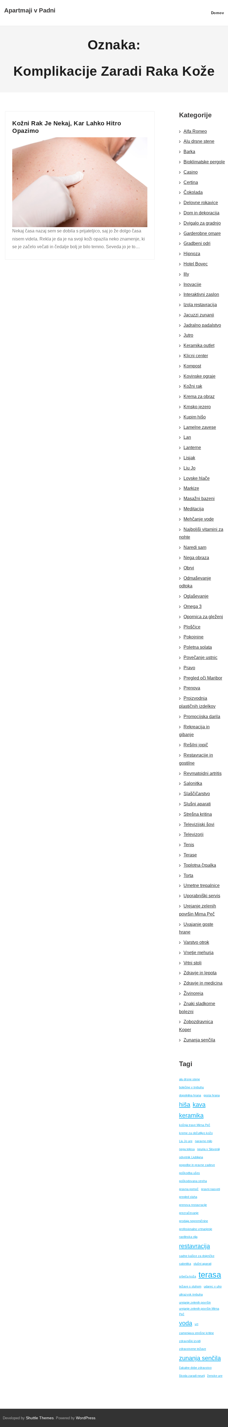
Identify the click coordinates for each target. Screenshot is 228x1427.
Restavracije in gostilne (196, 759)
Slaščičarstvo (197, 793)
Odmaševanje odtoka (195, 582)
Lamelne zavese (200, 427)
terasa (210, 1274)
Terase (190, 855)
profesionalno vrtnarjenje (195, 1229)
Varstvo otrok (196, 942)
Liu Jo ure (185, 1141)
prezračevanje (189, 1213)
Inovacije (192, 284)
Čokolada (193, 192)
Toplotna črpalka (200, 865)
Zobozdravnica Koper (196, 1025)
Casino (191, 172)
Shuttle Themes (40, 1418)
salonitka (185, 1263)
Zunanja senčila (199, 1040)
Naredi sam (195, 547)
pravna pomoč (189, 1189)
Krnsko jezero (197, 406)
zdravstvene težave (192, 1348)
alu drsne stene (189, 1079)
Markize (191, 488)
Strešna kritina (198, 814)
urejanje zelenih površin (195, 1302)
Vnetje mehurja (199, 952)
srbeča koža (187, 1276)
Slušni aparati (197, 804)
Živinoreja (193, 993)
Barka (189, 151)
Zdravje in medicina (203, 983)
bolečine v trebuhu (191, 1087)
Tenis (189, 844)
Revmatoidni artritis (203, 773)
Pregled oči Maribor (203, 678)
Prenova (192, 688)
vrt (196, 1324)
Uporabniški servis (202, 895)
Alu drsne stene (199, 141)
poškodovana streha (193, 1181)
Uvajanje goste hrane (196, 928)
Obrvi (189, 568)
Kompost (192, 366)
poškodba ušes (189, 1173)
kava (199, 1104)
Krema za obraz (199, 396)
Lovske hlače (197, 478)
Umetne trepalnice (202, 885)
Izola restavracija (200, 304)
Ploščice (192, 627)
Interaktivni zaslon (201, 294)
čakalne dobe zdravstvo (195, 1367)
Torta (188, 875)
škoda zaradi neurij (192, 1375)
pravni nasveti (210, 1189)
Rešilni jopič (196, 744)
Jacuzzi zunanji (199, 315)
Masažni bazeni (199, 498)
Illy (186, 274)
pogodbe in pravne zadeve (197, 1165)
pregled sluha (188, 1196)
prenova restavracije (193, 1205)
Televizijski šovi (199, 824)
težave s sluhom (190, 1286)
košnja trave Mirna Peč (194, 1125)
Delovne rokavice (201, 202)
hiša (184, 1104)
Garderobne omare (202, 233)
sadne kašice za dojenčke (196, 1256)
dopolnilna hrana (190, 1095)
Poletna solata (198, 647)
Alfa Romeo (195, 131)
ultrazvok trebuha (191, 1294)
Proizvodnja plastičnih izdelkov (197, 702)
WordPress (85, 1418)
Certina (191, 182)
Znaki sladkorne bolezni (197, 1007)
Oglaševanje (196, 596)
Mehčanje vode (199, 519)
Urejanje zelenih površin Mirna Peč (197, 910)
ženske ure (214, 1375)
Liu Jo (189, 468)
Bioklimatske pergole (204, 161)
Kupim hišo (195, 417)
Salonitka (193, 783)
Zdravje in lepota (200, 972)
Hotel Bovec (196, 264)
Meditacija (194, 508)
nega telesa (187, 1149)
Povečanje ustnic (200, 657)
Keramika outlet (199, 345)
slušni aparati (202, 1263)
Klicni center (196, 355)
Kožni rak (193, 386)
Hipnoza (192, 253)
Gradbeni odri (197, 243)
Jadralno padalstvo (202, 325)
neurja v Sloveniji (208, 1149)
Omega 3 (193, 606)
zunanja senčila (200, 1358)
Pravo (189, 667)
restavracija (194, 1246)
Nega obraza (196, 557)
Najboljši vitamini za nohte (201, 533)
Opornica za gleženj (203, 616)
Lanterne (192, 447)
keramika (191, 1115)
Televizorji (194, 834)
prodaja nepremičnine (193, 1221)
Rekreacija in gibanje (194, 730)
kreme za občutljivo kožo (196, 1133)
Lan (187, 437)
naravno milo (203, 1141)
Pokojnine (194, 637)
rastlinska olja (188, 1236)
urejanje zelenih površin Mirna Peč (199, 1311)
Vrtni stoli (193, 962)
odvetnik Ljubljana (191, 1157)
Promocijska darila (202, 716)
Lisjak (189, 457)
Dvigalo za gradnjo (202, 223)
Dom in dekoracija (201, 213)
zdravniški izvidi (189, 1341)
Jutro (188, 335)
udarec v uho (213, 1286)
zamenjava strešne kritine (196, 1333)
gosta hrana (212, 1095)
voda (185, 1323)
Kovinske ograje (199, 376)
